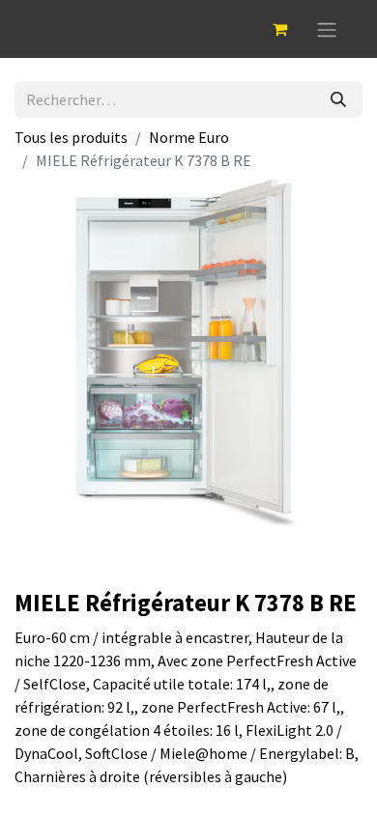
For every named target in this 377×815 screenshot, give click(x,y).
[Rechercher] (338, 99)
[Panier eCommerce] (279, 29)
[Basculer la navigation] (326, 29)
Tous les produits (71, 137)
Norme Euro (189, 137)
